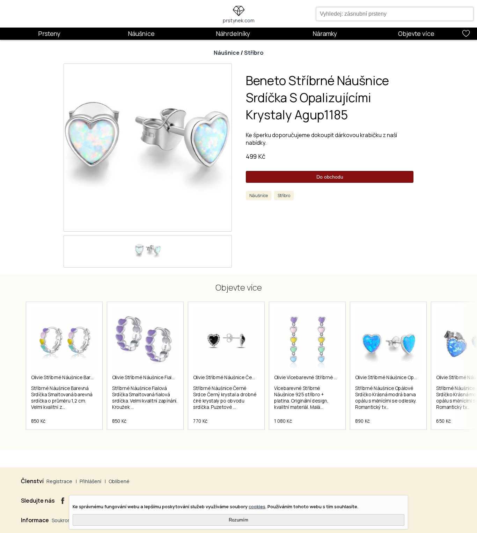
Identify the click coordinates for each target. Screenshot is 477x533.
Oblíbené (119, 481)
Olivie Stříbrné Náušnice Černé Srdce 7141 (238, 377)
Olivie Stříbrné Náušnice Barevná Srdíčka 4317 (80, 377)
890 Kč (362, 421)
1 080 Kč (283, 421)
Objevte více (416, 33)
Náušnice (141, 33)
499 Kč (255, 156)
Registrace (59, 481)
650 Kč (443, 421)
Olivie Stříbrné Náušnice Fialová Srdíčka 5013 (160, 377)
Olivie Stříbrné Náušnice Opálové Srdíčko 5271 (404, 377)
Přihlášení (90, 481)
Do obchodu (329, 177)
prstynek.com (239, 20)
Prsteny (49, 33)
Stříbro (254, 53)
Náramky (325, 33)
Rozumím (238, 520)
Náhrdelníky (233, 33)
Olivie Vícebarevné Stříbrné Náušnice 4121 (319, 377)
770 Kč (200, 421)
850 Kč (38, 421)
